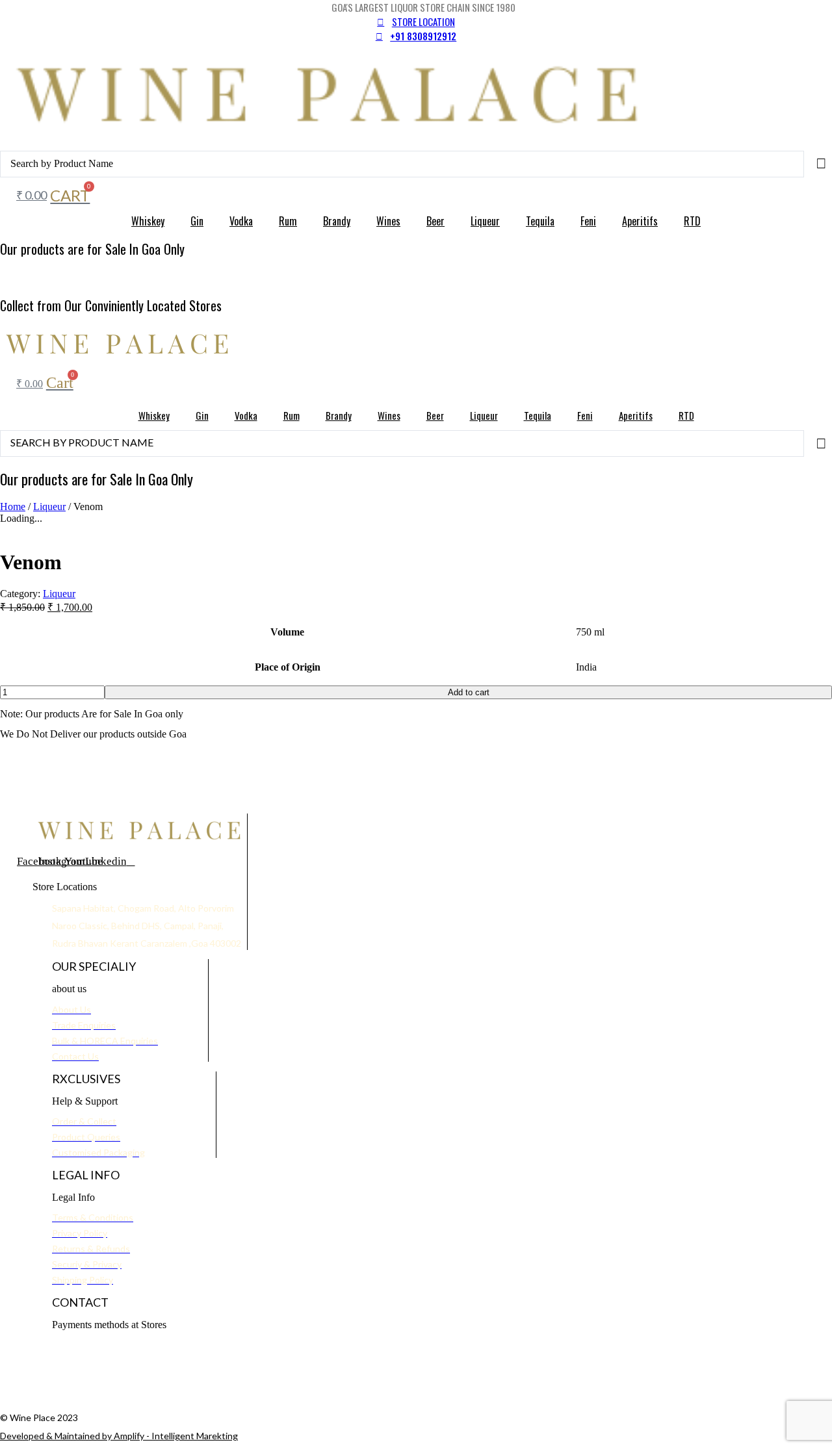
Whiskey (147, 221)
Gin (196, 221)
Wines (388, 221)
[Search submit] (821, 163)
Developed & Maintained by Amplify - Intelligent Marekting (119, 1435)
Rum (288, 221)
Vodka (241, 221)
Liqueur (485, 221)
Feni (588, 221)
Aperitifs (640, 221)
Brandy (336, 221)
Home (12, 506)
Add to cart (468, 692)
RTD (692, 221)
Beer (435, 221)
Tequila (540, 221)
